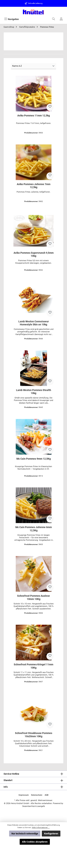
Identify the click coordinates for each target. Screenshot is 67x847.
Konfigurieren (51, 833)
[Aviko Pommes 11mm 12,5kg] (33, 93)
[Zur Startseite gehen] (33, 11)
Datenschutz (36, 795)
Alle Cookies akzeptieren (35, 841)
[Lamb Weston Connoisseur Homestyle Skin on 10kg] (33, 299)
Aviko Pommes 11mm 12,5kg (33, 115)
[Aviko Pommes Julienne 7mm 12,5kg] (33, 162)
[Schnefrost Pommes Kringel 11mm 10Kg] (33, 642)
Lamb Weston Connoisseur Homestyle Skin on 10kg (33, 323)
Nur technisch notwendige (24, 833)
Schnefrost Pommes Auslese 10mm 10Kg (33, 597)
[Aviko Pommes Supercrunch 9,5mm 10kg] (33, 231)
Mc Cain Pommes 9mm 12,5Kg (33, 458)
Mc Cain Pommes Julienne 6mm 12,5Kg (33, 529)
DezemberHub (28, 806)
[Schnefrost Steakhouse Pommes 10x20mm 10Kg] (33, 711)
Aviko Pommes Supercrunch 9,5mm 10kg (34, 254)
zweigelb (41, 806)
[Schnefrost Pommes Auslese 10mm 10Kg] (33, 574)
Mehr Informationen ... (41, 827)
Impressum (24, 795)
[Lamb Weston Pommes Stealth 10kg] (33, 368)
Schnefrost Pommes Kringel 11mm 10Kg (33, 666)
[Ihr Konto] (61, 19)
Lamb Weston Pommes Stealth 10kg (33, 392)
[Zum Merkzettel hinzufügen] (50, 107)
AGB (46, 795)
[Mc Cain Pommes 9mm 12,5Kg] (33, 437)
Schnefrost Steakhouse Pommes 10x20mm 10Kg (33, 735)
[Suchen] (54, 19)
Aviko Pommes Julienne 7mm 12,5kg (33, 186)
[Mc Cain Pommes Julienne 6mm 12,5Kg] (33, 505)
